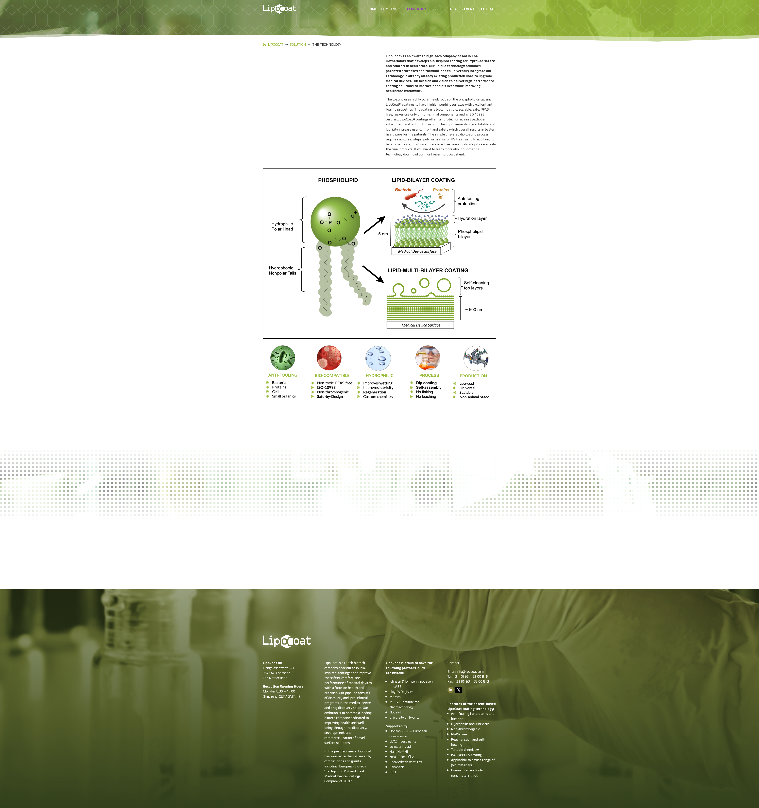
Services (438, 9)
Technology (415, 9)
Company (389, 9)
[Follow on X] (458, 690)
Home (372, 9)
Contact (488, 9)
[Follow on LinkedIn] (450, 690)
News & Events (463, 9)
